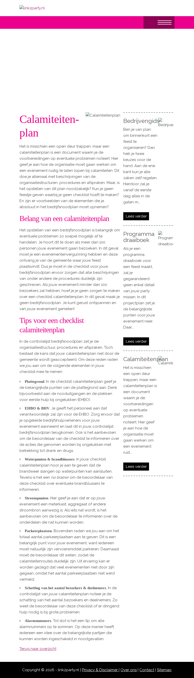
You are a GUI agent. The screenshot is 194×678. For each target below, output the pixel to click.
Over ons (128, 670)
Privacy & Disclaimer (100, 670)
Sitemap (164, 670)
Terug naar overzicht (37, 648)
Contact (146, 670)
